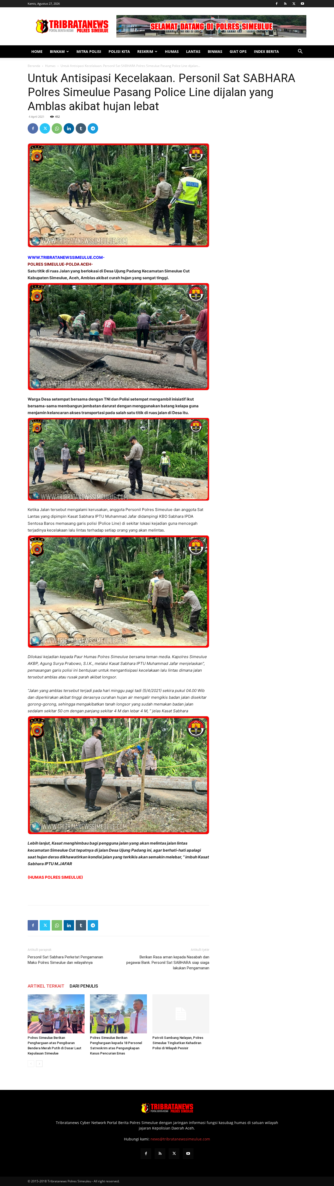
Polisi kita (119, 51)
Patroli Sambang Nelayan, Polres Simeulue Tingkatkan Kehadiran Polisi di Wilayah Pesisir (177, 1043)
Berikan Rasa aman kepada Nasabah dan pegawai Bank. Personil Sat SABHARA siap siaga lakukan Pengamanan (167, 962)
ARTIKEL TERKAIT (46, 986)
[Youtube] (302, 3)
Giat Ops (238, 51)
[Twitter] (294, 3)
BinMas (215, 51)
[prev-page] (31, 1063)
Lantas (193, 51)
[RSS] (285, 3)
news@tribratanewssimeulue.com (180, 1139)
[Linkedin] (69, 128)
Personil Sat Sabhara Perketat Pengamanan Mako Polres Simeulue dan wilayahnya (65, 960)
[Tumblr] (81, 128)
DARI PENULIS (84, 986)
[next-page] (39, 1063)
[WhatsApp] (57, 128)
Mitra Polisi (88, 51)
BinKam (57, 51)
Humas (172, 51)
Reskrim (145, 51)
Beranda (34, 66)
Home (37, 51)
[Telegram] (93, 128)
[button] (300, 51)
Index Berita (266, 51)
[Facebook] (277, 3)
